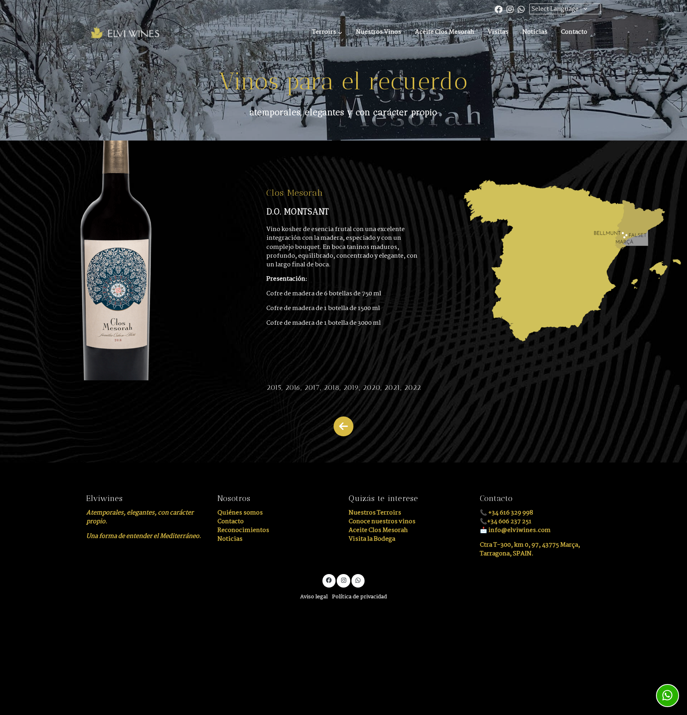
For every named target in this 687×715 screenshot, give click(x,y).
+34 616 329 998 (510, 513)
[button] (327, 32)
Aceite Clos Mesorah (378, 530)
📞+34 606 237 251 (506, 521)
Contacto (230, 521)
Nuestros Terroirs (375, 513)
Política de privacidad (359, 597)
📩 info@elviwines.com (515, 530)
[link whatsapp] (521, 9)
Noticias (230, 539)
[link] (125, 32)
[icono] (343, 426)
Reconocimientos (243, 530)
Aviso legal (314, 597)
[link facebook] (499, 9)
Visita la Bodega (372, 539)
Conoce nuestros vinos (382, 521)
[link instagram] (510, 9)
